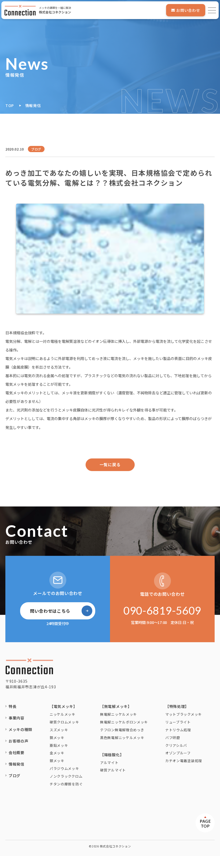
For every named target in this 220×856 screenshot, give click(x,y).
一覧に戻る (110, 464)
